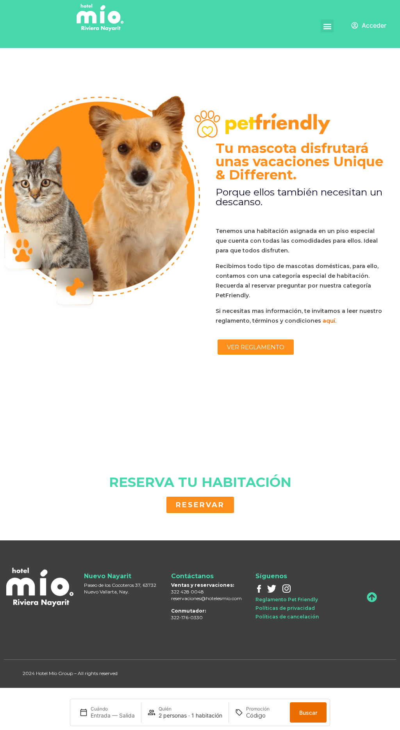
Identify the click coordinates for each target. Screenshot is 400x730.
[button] (327, 26)
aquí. (329, 320)
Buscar (308, 712)
